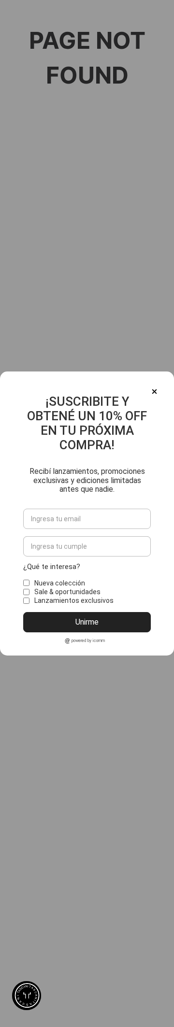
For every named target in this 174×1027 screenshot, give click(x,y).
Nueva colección (59, 583)
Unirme (87, 622)
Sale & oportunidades (67, 592)
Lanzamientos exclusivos (74, 600)
